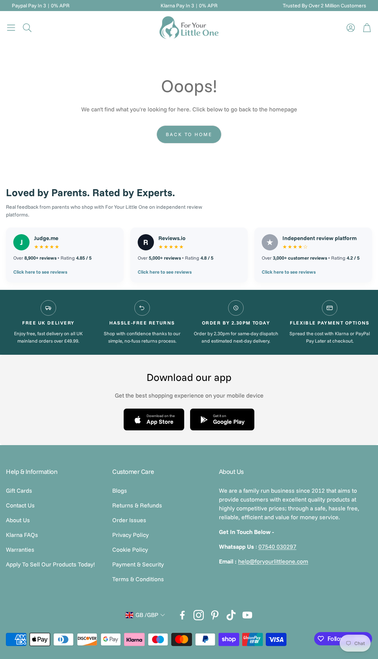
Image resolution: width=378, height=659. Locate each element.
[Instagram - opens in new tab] (198, 615)
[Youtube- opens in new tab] (247, 615)
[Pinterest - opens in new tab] (215, 615)
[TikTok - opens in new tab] (231, 615)
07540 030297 (277, 546)
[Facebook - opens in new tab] (182, 615)
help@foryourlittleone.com (273, 561)
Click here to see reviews (40, 272)
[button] (11, 28)
